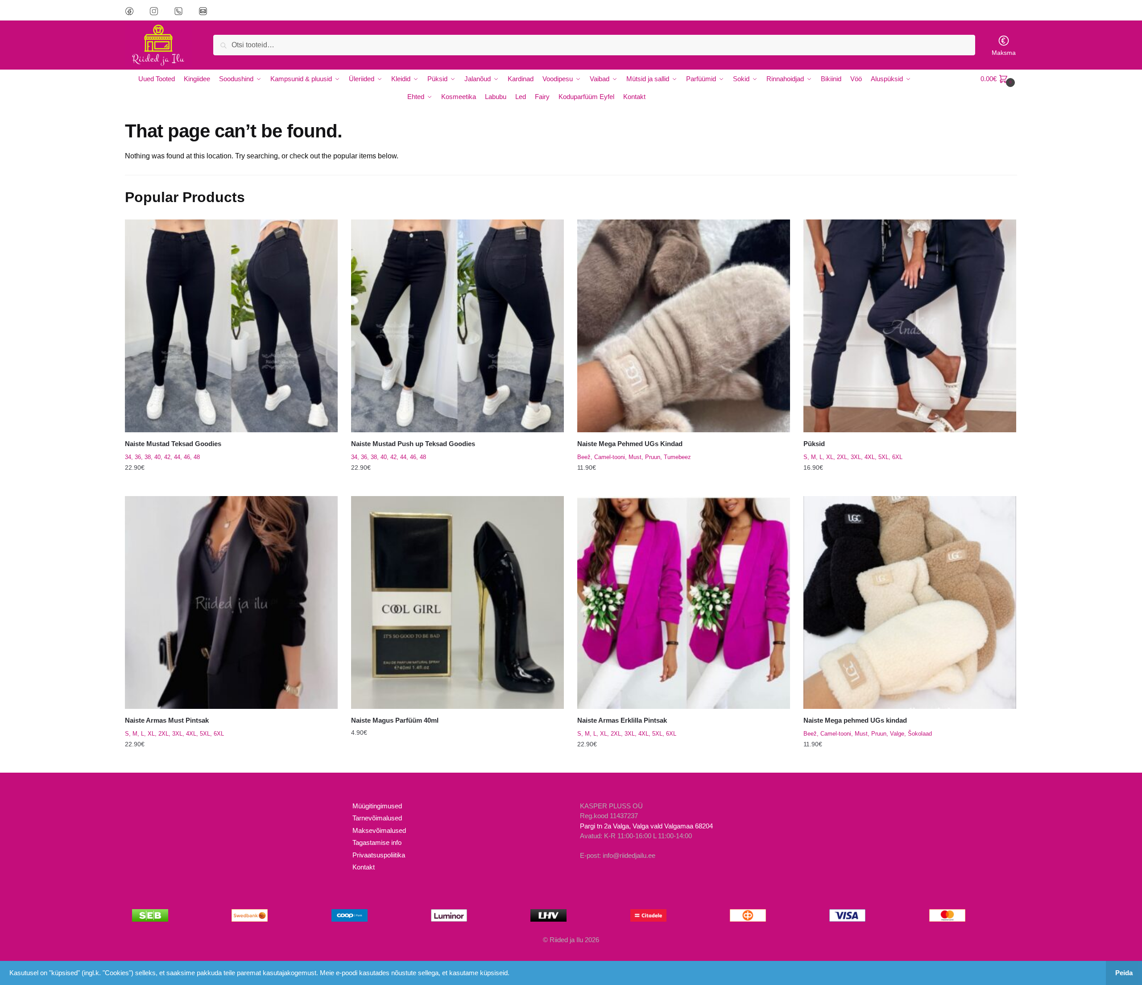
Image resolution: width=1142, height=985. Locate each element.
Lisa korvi (457, 762)
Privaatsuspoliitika (378, 855)
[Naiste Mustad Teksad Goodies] (231, 325)
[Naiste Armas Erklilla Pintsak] (683, 602)
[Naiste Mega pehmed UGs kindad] (909, 602)
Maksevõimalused (379, 830)
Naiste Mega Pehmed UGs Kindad (630, 443)
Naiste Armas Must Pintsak (167, 720)
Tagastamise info (376, 842)
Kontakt (363, 867)
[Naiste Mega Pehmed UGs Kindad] (683, 325)
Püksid (814, 443)
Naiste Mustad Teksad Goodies (173, 443)
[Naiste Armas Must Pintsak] (231, 602)
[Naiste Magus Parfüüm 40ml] (457, 602)
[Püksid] (909, 325)
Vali (231, 485)
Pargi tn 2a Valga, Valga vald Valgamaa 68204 (646, 826)
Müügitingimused (377, 806)
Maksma (1004, 52)
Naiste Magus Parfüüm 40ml (395, 720)
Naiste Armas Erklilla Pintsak (622, 720)
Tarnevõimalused (377, 818)
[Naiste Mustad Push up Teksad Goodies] (457, 325)
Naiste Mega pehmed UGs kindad (855, 720)
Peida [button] (1124, 973)
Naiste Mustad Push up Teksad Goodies (413, 443)
